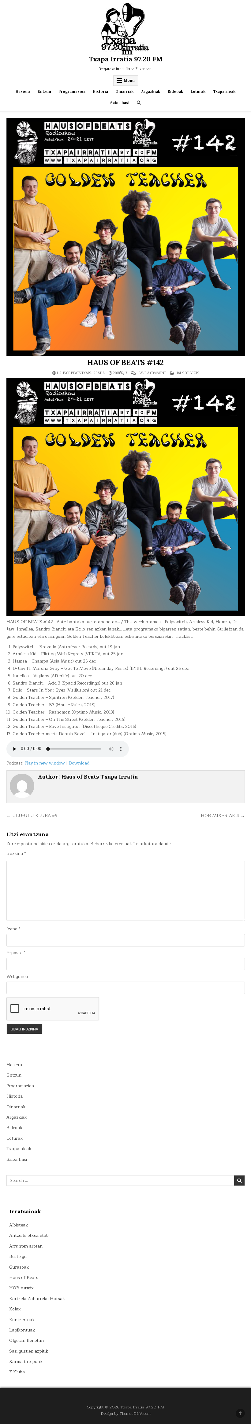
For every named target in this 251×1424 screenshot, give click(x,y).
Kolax (15, 1309)
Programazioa (71, 91)
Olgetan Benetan (26, 1340)
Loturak (198, 91)
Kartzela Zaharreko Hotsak (37, 1298)
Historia (100, 91)
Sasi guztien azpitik (28, 1351)
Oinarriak (124, 91)
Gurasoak (19, 1267)
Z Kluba (17, 1371)
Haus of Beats (187, 373)
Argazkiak (150, 91)
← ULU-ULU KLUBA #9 (32, 815)
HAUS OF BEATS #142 (125, 362)
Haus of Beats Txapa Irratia (81, 373)
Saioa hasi (119, 102)
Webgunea (17, 976)
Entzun (44, 91)
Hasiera (23, 91)
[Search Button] (138, 102)
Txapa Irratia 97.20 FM (126, 59)
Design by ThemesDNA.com (126, 1413)
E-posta (15, 953)
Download (79, 763)
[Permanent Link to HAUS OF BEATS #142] (125, 237)
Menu (129, 80)
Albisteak (18, 1225)
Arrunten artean (26, 1246)
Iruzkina (16, 853)
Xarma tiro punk (26, 1361)
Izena (13, 929)
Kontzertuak (22, 1319)
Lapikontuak (22, 1330)
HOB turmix (21, 1287)
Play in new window (44, 763)
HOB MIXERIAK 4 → (223, 815)
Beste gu (18, 1256)
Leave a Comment (151, 373)
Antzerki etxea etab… (30, 1235)
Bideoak (175, 91)
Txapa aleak (224, 91)
